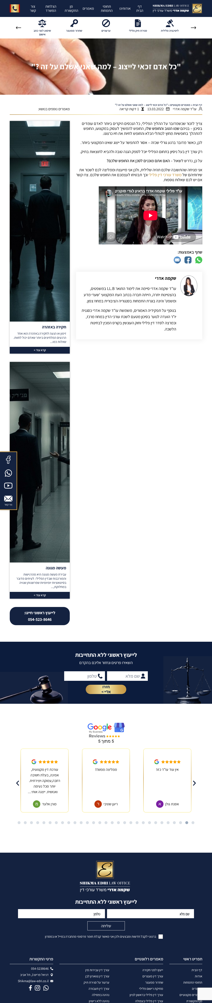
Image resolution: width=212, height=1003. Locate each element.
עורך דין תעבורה (99, 988)
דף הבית (139, 8)
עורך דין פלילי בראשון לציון (146, 995)
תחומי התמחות (107, 8)
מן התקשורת (71, 8)
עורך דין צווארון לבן (97, 976)
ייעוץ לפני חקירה (152, 970)
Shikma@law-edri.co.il (33, 981)
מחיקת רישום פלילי (151, 988)
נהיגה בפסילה (100, 995)
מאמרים (88, 8)
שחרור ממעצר (154, 982)
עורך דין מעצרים (152, 976)
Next (18, 27)
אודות (198, 976)
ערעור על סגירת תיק (96, 982)
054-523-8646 (39, 616)
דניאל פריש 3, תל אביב (34, 975)
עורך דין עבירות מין (97, 970)
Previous (193, 27)
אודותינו (125, 8)
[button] (17, 783)
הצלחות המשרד (50, 8)
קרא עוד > (40, 350)
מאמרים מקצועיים (180, 105)
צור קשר (33, 8)
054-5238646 (40, 969)
